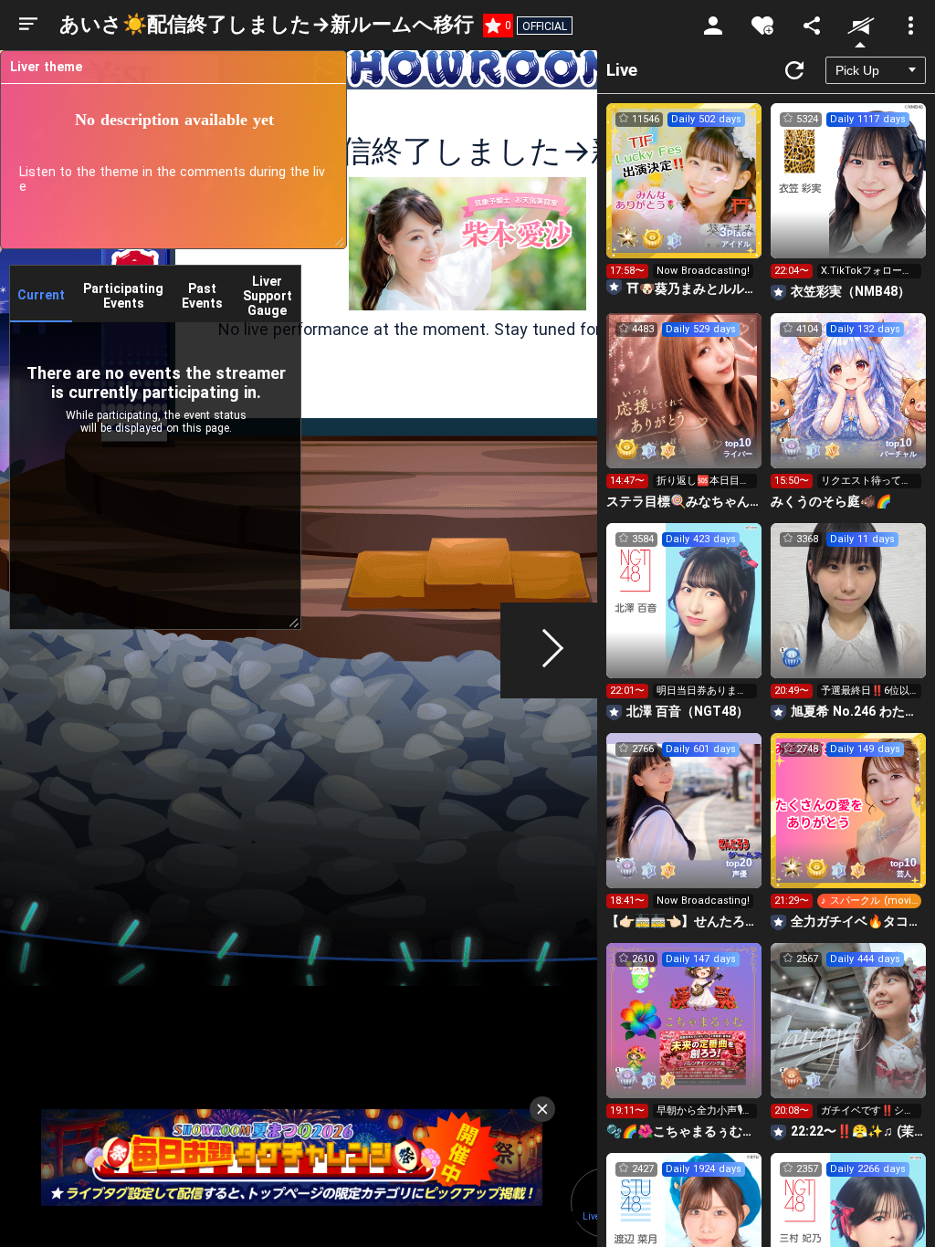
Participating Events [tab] (123, 295)
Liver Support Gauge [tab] (267, 296)
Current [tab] (41, 295)
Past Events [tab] (202, 295)
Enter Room (684, 197)
